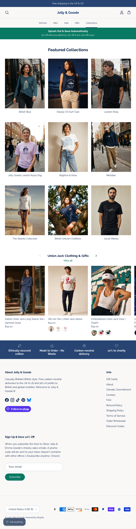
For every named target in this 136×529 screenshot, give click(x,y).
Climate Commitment (118, 389)
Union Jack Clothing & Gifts (68, 256)
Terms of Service (115, 415)
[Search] (7, 13)
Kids (66, 23)
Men (55, 23)
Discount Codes (115, 426)
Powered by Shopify (35, 517)
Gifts (77, 23)
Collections (91, 23)
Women (43, 23)
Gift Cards (111, 379)
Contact (110, 394)
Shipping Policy (115, 410)
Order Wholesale (116, 420)
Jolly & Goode (18, 517)
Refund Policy (114, 405)
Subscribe (15, 476)
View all (68, 260)
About (109, 384)
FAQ (108, 400)
